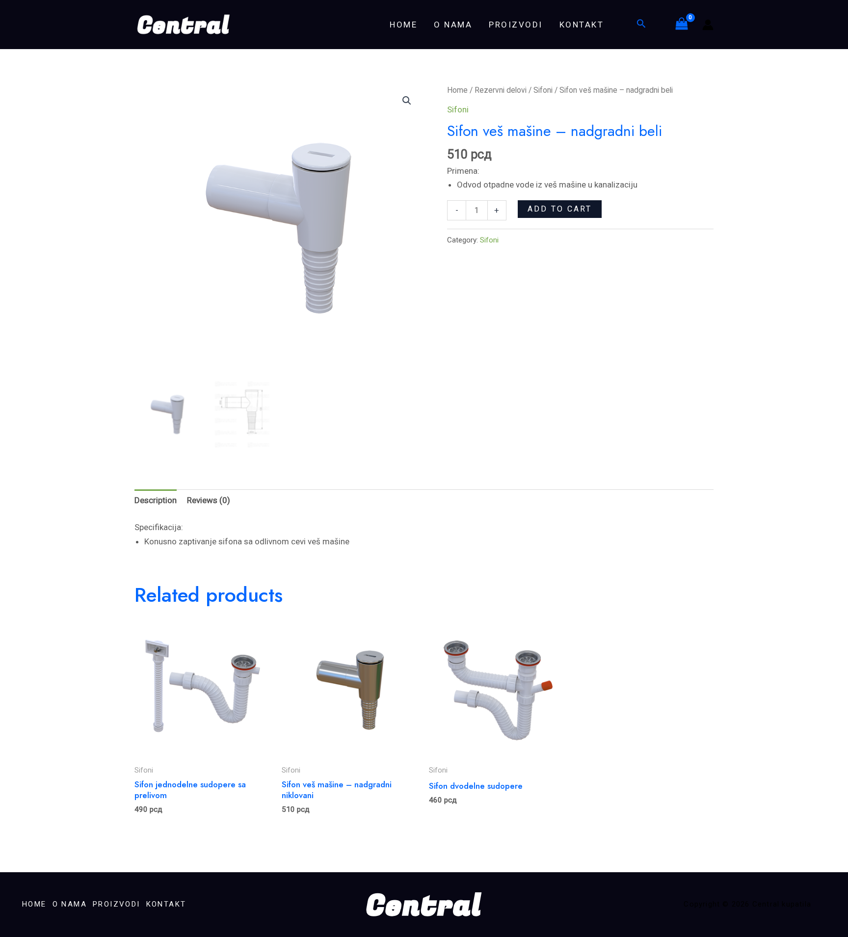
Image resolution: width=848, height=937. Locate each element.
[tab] (155, 500)
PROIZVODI (516, 24)
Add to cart (560, 209)
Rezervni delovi (501, 90)
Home (457, 90)
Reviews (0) (208, 500)
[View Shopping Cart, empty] (681, 24)
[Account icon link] (708, 24)
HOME (403, 24)
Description (155, 500)
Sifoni (543, 90)
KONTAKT (581, 24)
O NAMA (453, 24)
